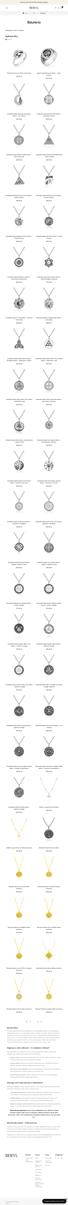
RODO (37, 1158)
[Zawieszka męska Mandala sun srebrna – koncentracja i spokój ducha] (19, 260)
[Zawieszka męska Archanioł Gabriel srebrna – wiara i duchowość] (19, 138)
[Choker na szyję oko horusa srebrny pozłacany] (19, 831)
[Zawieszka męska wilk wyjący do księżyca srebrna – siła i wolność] (19, 97)
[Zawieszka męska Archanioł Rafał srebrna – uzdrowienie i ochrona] (49, 97)
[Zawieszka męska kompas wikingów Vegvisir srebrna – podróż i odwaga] (49, 587)
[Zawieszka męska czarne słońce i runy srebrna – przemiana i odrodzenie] (49, 505)
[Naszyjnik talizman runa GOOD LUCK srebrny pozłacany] (19, 952)
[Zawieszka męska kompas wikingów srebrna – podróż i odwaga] (19, 587)
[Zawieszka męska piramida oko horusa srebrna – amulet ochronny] (19, 179)
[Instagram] (58, 1158)
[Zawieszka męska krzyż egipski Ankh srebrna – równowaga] (49, 301)
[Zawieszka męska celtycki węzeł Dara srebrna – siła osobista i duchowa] (49, 383)
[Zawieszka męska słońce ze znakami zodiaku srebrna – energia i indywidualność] (19, 750)
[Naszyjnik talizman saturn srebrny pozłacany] (19, 992)
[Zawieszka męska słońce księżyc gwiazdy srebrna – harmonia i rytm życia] (49, 464)
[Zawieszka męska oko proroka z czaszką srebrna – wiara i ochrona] (19, 423)
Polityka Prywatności (38, 1178)
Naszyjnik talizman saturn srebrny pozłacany (19, 1009)
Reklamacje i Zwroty (39, 1165)
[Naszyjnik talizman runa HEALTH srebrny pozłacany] (49, 870)
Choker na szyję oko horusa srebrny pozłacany (19, 848)
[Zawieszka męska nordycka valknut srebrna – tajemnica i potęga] (49, 627)
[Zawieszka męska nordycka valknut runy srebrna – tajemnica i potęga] (19, 668)
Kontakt (47, 1165)
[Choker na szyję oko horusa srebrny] (49, 790)
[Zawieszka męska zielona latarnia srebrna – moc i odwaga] (49, 709)
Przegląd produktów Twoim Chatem (54, 1201)
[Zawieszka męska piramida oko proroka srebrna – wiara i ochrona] (49, 138)
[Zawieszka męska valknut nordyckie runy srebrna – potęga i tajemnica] (49, 668)
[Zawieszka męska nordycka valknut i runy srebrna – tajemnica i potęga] (19, 627)
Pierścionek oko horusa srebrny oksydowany (19, 73)
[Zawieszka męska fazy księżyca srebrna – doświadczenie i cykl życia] (49, 423)
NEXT (41, 1021)
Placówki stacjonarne (48, 1161)
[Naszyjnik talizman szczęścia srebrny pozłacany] (49, 992)
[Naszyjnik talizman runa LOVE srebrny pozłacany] (19, 870)
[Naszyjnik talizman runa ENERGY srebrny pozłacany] (19, 911)
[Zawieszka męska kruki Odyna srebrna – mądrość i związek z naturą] (19, 546)
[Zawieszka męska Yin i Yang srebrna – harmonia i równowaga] (19, 301)
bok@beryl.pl (29, 1161)
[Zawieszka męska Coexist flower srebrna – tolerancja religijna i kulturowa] (49, 260)
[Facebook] (55, 1158)
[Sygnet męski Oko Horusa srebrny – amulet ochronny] (49, 56)
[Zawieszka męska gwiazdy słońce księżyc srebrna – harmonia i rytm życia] (19, 464)
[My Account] (59, 8)
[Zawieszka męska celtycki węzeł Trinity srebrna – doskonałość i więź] (19, 383)
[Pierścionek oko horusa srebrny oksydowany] (19, 56)
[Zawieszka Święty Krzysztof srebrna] (49, 831)
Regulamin (38, 1175)
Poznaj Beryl (48, 1158)
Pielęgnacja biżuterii (38, 1161)
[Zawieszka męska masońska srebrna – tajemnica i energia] (19, 790)
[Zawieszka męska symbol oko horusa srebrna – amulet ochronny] (49, 179)
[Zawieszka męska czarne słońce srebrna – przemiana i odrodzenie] (19, 505)
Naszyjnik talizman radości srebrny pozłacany (49, 968)
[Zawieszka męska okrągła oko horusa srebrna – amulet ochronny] (19, 220)
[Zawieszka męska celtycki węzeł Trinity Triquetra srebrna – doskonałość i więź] (49, 342)
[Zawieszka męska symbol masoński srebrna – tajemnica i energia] (19, 709)
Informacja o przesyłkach (38, 1171)
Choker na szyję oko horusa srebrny (49, 807)
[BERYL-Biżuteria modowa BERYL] (33, 8)
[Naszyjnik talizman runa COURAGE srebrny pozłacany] (49, 911)
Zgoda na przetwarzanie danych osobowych (39, 1184)
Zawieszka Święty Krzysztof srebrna (49, 848)
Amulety (9, 39)
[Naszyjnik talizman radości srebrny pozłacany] (49, 952)
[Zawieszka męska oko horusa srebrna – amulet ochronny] (49, 220)
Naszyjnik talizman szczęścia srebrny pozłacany (48, 1009)
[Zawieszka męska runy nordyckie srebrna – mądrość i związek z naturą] (49, 546)
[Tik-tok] (61, 1158)
